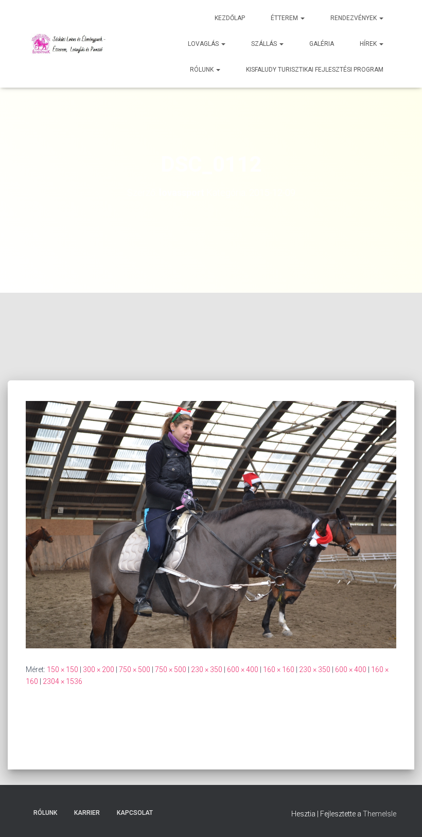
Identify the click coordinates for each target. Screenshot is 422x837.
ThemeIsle (379, 814)
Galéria (321, 43)
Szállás (264, 43)
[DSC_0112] (211, 524)
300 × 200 (98, 669)
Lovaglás (204, 43)
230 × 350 (206, 669)
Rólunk (202, 69)
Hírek (369, 43)
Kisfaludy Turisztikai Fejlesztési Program (314, 69)
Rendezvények (354, 18)
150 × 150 (62, 669)
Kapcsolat (135, 812)
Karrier (87, 812)
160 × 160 (278, 669)
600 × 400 (242, 669)
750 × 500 (134, 669)
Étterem (285, 18)
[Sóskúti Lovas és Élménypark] (69, 44)
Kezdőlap (230, 18)
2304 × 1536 (62, 681)
